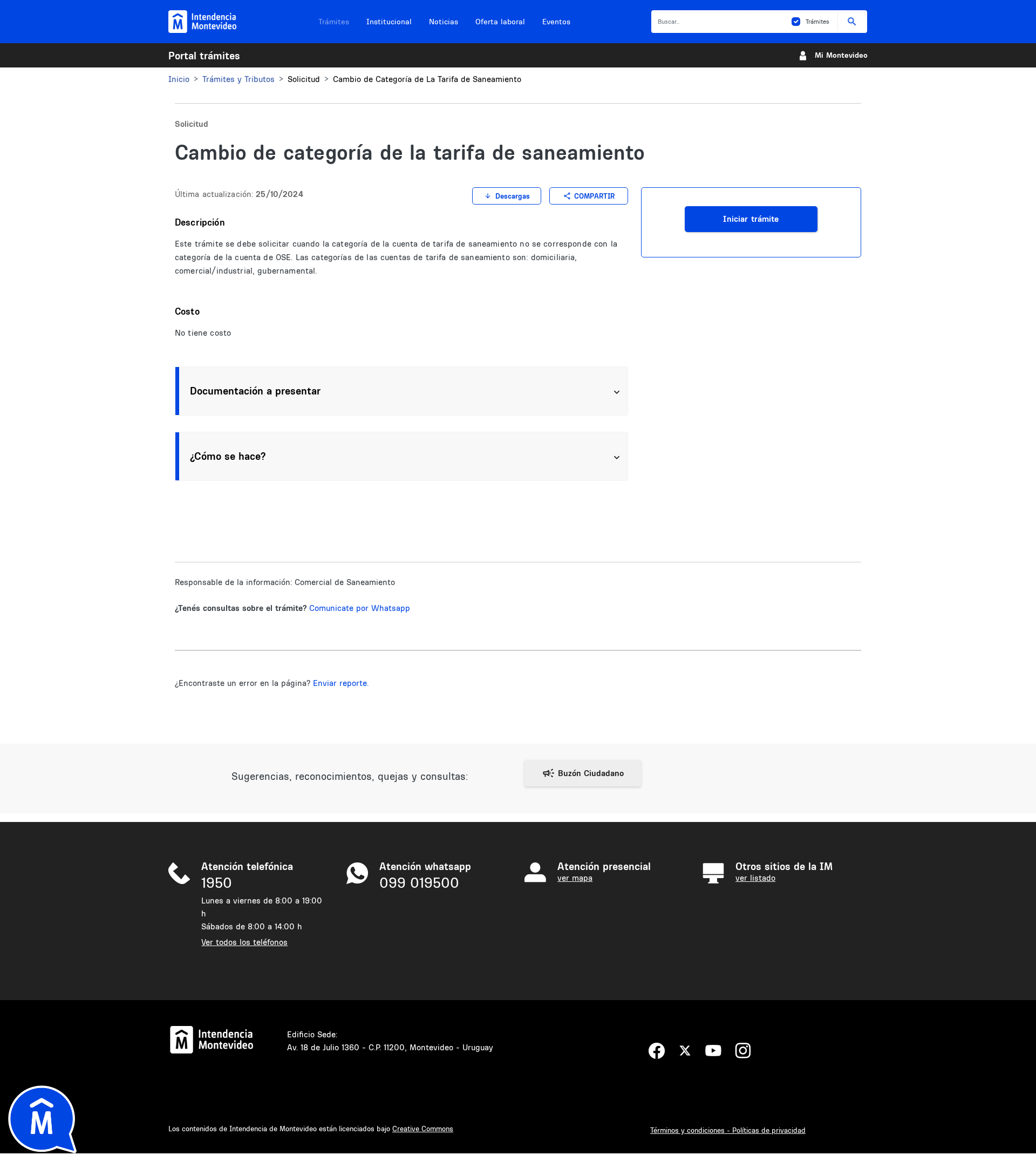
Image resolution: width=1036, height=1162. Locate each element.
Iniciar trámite (751, 219)
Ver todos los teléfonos (244, 942)
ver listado (755, 878)
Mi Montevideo (841, 55)
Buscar (852, 21)
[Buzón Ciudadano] (582, 773)
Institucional (389, 21)
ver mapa (574, 878)
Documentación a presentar (255, 390)
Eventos (556, 21)
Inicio (178, 79)
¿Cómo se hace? (227, 456)
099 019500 (419, 883)
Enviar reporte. (341, 683)
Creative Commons (422, 1128)
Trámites (333, 21)
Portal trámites (204, 55)
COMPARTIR (594, 196)
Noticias (443, 21)
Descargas (512, 196)
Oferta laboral (500, 21)
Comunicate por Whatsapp (359, 608)
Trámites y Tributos (238, 79)
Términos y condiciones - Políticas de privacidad (728, 1130)
